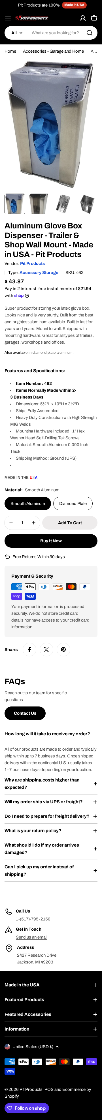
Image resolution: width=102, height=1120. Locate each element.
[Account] (82, 18)
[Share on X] (46, 649)
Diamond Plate (73, 503)
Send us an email (31, 937)
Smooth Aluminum (27, 503)
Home (10, 51)
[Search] (89, 32)
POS (49, 1089)
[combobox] (51, 33)
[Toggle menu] (8, 18)
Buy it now (51, 541)
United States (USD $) (32, 1046)
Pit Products (32, 263)
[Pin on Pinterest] (63, 649)
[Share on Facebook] (29, 649)
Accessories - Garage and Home (53, 51)
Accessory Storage (39, 272)
